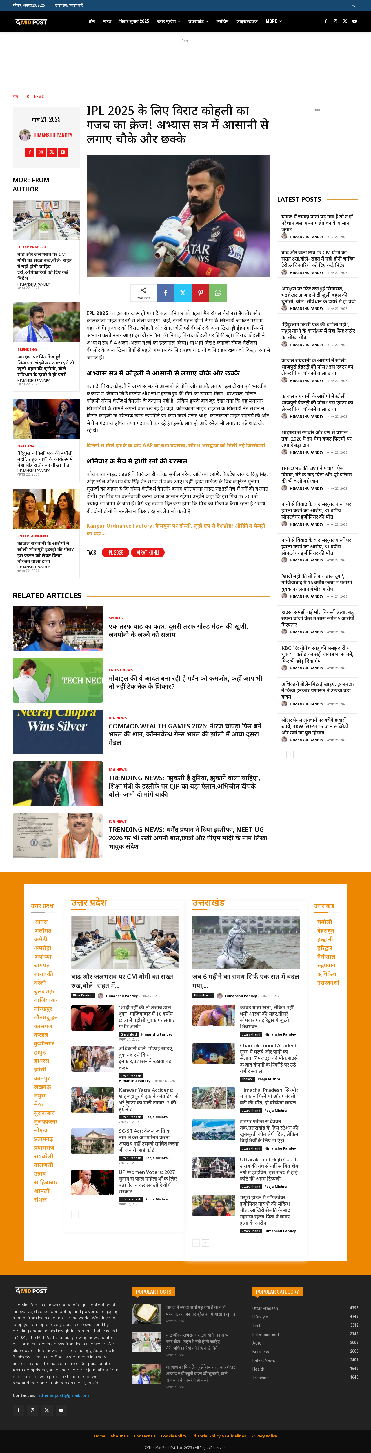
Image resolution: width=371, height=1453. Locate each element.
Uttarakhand (203, 995)
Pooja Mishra (156, 1117)
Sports (116, 618)
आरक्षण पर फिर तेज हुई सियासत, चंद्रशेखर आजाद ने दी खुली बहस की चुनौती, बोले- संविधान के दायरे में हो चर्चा (45, 366)
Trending (27, 350)
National (27, 446)
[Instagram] (335, 21)
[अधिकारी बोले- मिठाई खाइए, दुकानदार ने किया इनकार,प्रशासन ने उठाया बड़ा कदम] (92, 1059)
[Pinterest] (200, 293)
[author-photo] (285, 236)
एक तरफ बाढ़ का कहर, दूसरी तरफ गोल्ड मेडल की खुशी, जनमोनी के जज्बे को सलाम (178, 631)
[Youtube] (354, 21)
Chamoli (248, 1079)
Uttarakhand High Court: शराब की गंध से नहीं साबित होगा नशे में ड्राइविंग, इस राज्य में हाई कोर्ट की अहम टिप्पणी (270, 1169)
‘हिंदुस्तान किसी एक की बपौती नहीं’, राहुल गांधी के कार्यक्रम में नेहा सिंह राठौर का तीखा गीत (45, 460)
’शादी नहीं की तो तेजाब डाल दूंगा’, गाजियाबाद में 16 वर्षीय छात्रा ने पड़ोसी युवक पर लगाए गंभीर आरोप (316, 583)
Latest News (121, 670)
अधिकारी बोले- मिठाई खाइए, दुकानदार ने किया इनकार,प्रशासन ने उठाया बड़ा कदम (317, 691)
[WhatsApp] (218, 293)
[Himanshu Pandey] (26, 135)
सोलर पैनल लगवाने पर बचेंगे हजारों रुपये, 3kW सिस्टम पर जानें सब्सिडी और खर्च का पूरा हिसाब (314, 726)
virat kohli (148, 552)
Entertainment (32, 536)
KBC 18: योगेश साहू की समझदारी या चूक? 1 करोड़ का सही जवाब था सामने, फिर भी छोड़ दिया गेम (317, 654)
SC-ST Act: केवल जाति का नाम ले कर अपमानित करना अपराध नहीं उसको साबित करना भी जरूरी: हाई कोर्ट (149, 1141)
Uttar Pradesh (31, 247)
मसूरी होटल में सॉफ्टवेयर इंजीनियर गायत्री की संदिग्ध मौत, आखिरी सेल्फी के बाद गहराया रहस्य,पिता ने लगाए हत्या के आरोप (265, 1211)
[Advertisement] (185, 57)
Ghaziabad (129, 1034)
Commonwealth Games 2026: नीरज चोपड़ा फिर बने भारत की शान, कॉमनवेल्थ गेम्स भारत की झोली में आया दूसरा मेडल (185, 735)
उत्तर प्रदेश (89, 903)
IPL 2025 (115, 552)
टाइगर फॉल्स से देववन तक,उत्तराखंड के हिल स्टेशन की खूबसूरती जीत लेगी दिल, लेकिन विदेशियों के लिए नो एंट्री (269, 1131)
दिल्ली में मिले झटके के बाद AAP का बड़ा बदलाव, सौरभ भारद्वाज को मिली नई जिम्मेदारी (176, 446)
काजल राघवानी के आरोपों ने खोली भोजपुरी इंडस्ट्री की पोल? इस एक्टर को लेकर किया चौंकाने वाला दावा (45, 553)
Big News (35, 96)
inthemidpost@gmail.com (62, 1395)
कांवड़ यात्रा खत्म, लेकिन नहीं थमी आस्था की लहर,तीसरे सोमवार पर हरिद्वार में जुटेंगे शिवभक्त (267, 1017)
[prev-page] (280, 754)
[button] (353, 5)
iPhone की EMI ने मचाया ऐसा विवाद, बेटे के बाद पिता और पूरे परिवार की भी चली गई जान (316, 475)
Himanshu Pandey (53, 135)
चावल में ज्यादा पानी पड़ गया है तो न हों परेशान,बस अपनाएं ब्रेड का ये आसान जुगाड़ (317, 223)
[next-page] (290, 754)
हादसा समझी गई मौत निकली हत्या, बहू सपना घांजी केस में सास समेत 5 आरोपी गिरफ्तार (317, 619)
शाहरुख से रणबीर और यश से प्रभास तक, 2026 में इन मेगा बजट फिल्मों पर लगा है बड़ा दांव (316, 439)
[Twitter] (345, 21)
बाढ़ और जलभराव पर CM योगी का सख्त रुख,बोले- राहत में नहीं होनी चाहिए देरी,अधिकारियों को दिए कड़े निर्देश (44, 267)
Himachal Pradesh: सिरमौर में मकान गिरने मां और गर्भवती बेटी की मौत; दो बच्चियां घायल (269, 1096)
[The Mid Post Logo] (44, 21)
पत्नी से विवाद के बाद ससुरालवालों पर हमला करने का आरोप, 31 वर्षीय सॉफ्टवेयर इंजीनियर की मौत (316, 511)
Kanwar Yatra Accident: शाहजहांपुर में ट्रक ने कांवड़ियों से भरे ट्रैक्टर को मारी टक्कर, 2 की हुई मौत (149, 1100)
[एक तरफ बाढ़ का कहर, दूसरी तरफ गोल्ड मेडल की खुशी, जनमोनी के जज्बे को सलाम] (58, 628)
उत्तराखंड (208, 903)
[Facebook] (326, 21)
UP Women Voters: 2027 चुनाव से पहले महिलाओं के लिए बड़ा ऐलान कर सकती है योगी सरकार (148, 1182)
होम (15, 96)
